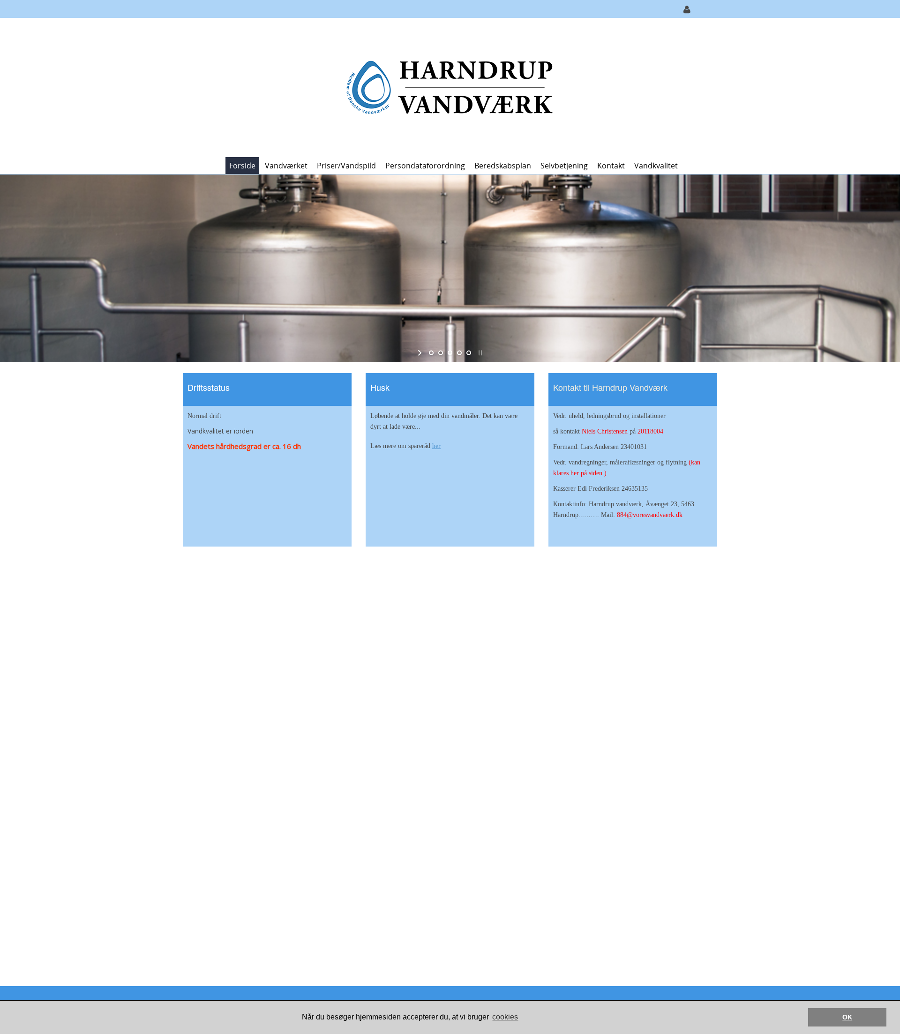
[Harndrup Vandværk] (446, 86)
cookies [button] (505, 1017)
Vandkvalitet (656, 165)
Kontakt (611, 165)
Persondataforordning (425, 165)
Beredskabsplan (502, 165)
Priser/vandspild (346, 165)
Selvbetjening (564, 165)
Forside (242, 165)
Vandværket (286, 165)
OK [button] (847, 1017)
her (436, 445)
